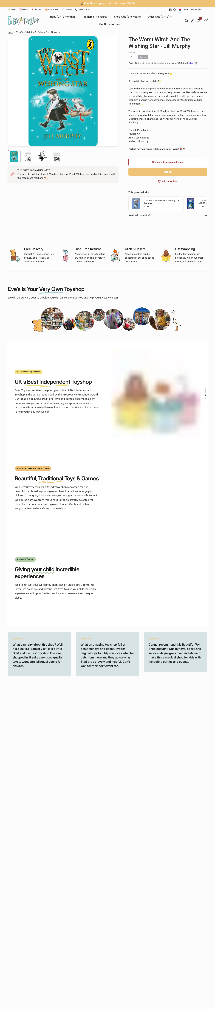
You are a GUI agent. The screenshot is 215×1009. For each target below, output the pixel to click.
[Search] (186, 20)
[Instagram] (175, 10)
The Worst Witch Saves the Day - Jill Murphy (162, 201)
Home (10, 32)
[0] (204, 20)
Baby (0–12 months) (62, 16)
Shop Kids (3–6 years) (127, 16)
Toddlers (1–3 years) (94, 16)
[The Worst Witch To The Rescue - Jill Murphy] (190, 203)
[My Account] (193, 20)
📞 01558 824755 (83, 9)
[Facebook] (170, 10)
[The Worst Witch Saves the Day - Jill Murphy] (135, 203)
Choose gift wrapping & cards (168, 162)
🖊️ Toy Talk (66, 9)
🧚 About (12, 9)
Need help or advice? (139, 215)
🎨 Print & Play (51, 9)
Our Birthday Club (109, 24)
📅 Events (23, 9)
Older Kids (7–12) (158, 16)
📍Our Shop (36, 9)
